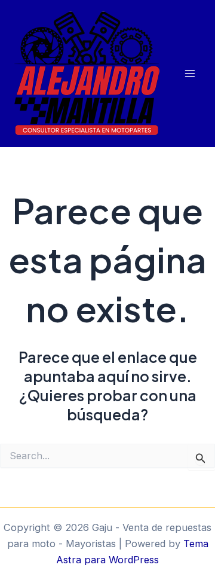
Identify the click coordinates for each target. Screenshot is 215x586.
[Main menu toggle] (189, 73)
